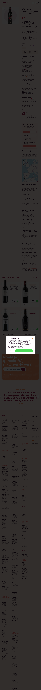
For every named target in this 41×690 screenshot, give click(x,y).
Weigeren (11, 350)
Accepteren (24, 350)
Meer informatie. (20, 347)
